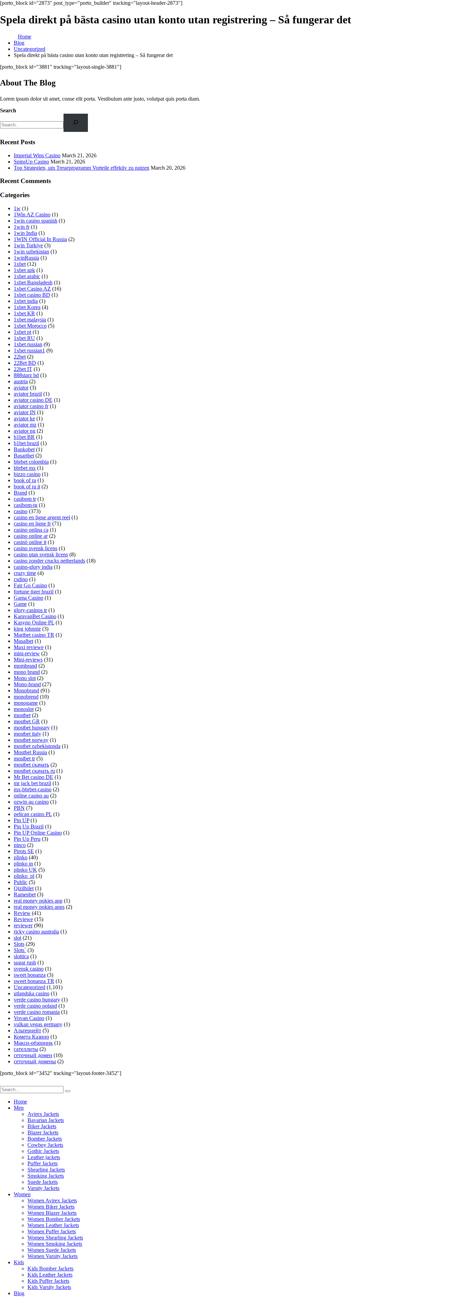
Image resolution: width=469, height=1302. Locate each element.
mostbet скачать (31, 765)
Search (8, 110)
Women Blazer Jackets (52, 1213)
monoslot (24, 709)
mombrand (25, 666)
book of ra (25, 480)
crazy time (25, 573)
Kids (19, 1262)
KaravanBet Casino (35, 616)
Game (20, 604)
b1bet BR (24, 437)
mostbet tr (24, 758)
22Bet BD (25, 363)
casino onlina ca (31, 530)
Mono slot (25, 678)
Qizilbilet (24, 888)
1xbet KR (24, 313)
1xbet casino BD (32, 295)
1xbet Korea (27, 307)
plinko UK (25, 870)
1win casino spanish (35, 221)
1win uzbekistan (31, 251)
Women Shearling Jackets (55, 1238)
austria (21, 381)
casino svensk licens (35, 548)
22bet (20, 357)
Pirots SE (24, 851)
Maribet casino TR (34, 635)
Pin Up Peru (27, 839)
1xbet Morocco (30, 326)
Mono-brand (27, 684)
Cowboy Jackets (45, 1145)
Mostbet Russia (30, 752)
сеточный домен (33, 1055)
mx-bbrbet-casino (33, 789)
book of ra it (27, 486)
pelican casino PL (33, 814)
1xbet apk (24, 270)
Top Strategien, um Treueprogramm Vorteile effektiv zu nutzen (81, 168)
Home (20, 1102)
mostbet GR (27, 721)
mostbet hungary (32, 728)
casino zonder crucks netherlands (49, 561)
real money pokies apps (39, 907)
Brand (20, 493)
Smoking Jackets (45, 1176)
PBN (19, 808)
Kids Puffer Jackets (48, 1281)
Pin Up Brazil (29, 826)
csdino (21, 579)
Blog (19, 1293)
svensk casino (29, 969)
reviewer (23, 925)
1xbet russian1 (29, 350)
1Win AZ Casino (32, 214)
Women (22, 1194)
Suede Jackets (42, 1182)
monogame (26, 703)
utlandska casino (31, 993)
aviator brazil (28, 394)
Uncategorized (29, 987)
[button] (4, 1083)
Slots (19, 944)
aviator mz (25, 425)
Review (22, 913)
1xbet (20, 264)
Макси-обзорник (33, 1043)
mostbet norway (31, 740)
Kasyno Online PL (34, 622)
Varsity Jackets (43, 1188)
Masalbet (23, 641)
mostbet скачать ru (34, 771)
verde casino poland (35, 1006)
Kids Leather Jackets (49, 1275)
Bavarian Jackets (45, 1120)
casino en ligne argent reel (42, 517)
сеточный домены (35, 1061)
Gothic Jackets (43, 1151)
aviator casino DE (33, 400)
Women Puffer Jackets (51, 1231)
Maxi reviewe (29, 647)
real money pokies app (38, 901)
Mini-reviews (28, 660)
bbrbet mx (25, 468)
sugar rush (25, 962)
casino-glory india (33, 567)
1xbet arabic (27, 276)
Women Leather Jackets (53, 1225)
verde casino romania (37, 1012)
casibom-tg (25, 505)
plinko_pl (24, 876)
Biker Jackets (41, 1126)
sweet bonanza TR (34, 981)
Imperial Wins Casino (37, 155)
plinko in (23, 864)
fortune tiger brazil (34, 592)
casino (20, 511)
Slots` (20, 950)
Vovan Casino (29, 1018)
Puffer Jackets (42, 1163)
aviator (21, 387)
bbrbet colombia (31, 462)
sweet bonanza (30, 975)
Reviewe (23, 919)
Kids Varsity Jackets (49, 1287)
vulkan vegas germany (38, 1024)
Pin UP (21, 820)
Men (19, 1108)
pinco (20, 845)
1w (17, 208)
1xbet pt (22, 332)
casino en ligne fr (32, 524)
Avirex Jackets (43, 1114)
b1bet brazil (26, 443)
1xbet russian (28, 344)
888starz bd (26, 375)
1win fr (22, 227)
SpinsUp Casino (31, 162)
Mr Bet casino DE (33, 777)
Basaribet (24, 455)
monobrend (26, 697)
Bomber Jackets (44, 1139)
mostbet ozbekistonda (37, 746)
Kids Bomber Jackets (50, 1268)
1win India (25, 233)
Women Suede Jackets (51, 1250)
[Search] (76, 123)
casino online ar (31, 536)
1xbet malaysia (30, 319)
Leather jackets (43, 1157)
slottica (21, 956)
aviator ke (24, 418)
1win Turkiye (28, 245)
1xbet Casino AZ (32, 289)
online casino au (31, 796)
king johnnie (27, 629)
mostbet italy (27, 734)
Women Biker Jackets (51, 1207)
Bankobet (24, 449)
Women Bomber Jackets (53, 1219)
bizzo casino (27, 474)
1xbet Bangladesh (33, 282)
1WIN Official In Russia (40, 239)
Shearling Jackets (46, 1170)
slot (17, 938)
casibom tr (25, 499)
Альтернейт (27, 1030)
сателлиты (26, 1049)
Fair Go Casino (30, 585)
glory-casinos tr (30, 610)
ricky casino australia (36, 932)
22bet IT (23, 369)
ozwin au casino (31, 802)
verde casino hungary (37, 1000)
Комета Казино (31, 1037)
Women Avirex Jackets (52, 1200)
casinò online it (30, 542)
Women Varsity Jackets (52, 1256)
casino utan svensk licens (41, 554)
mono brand (27, 672)
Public (20, 882)
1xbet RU (24, 338)
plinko (20, 857)
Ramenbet (25, 894)
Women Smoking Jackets (54, 1244)
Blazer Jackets (42, 1132)
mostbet (22, 715)
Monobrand (26, 690)
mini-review (27, 653)
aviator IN (25, 412)
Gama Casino (28, 598)
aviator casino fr (31, 406)
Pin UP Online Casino (38, 833)
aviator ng (24, 431)
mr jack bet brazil (32, 783)
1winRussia (26, 258)
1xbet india (26, 301)
